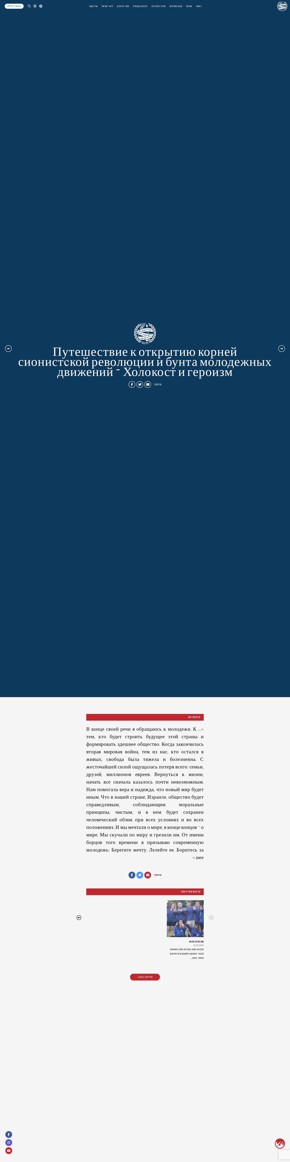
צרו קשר (93, 6)
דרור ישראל (107, 6)
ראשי (198, 6)
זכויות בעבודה (140, 6)
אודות (189, 6)
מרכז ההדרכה (158, 6)
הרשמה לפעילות (14, 6)
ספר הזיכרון (123, 6)
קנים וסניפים (176, 6)
